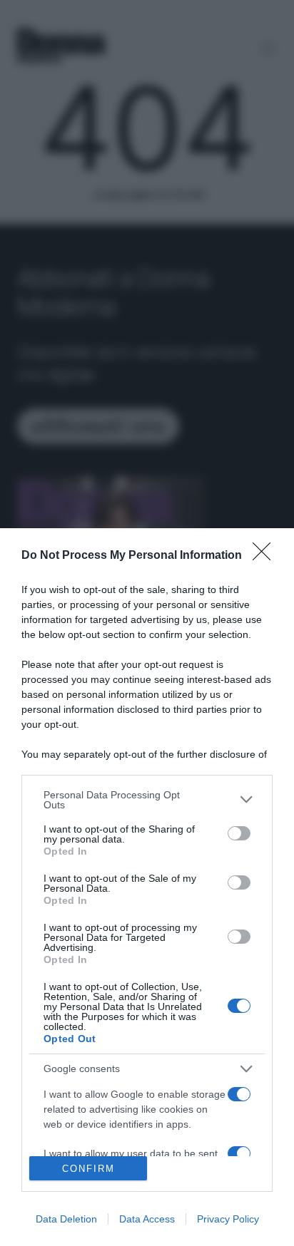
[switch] (239, 833)
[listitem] (147, 800)
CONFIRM (88, 1168)
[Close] (266, 556)
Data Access (147, 1219)
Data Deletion (66, 1219)
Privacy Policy (228, 1219)
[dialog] (147, 887)
